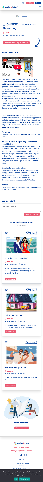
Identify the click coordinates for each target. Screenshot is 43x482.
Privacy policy (24, 479)
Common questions (21, 463)
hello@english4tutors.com (21, 451)
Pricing (21, 466)
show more (21, 225)
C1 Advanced (11, 321)
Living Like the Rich (13, 315)
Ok (16, 479)
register (29, 3)
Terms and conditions (21, 468)
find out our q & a (22, 428)
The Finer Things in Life (15, 367)
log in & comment (32, 214)
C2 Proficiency (10, 35)
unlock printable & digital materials (16, 43)
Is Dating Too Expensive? (16, 258)
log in (38, 3)
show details (10, 279)
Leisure (7, 33)
